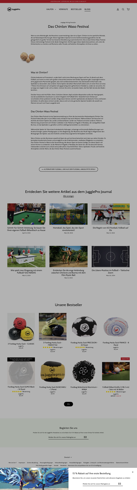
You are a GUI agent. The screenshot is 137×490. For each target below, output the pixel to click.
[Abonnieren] (119, 483)
